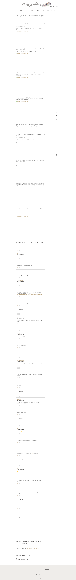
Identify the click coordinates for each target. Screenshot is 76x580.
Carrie (18, 390)
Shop (55, 10)
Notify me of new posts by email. (22, 545)
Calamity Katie (19, 371)
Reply (18, 250)
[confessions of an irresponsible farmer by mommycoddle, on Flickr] (30, 39)
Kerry (17, 468)
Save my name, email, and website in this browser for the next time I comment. (29, 541)
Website (18, 537)
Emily (17, 428)
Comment (18, 517)
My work (26, 10)
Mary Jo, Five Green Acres (20, 360)
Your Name (56, 145)
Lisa (17, 289)
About (21, 10)
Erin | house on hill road (20, 280)
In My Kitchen (32, 10)
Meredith (18, 262)
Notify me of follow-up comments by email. (23, 543)
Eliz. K (18, 253)
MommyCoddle (34, 578)
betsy (17, 308)
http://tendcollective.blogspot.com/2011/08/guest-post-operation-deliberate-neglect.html (29, 294)
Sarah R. (18, 458)
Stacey (18, 445)
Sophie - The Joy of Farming (21, 486)
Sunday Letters (49, 10)
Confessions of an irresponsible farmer (30, 14)
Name (17, 528)
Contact (42, 10)
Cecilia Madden (19, 333)
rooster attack (28, 96)
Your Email (56, 148)
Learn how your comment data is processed (33, 548)
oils (38, 10)
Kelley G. (18, 317)
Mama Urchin (19, 399)
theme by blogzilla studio (41, 578)
